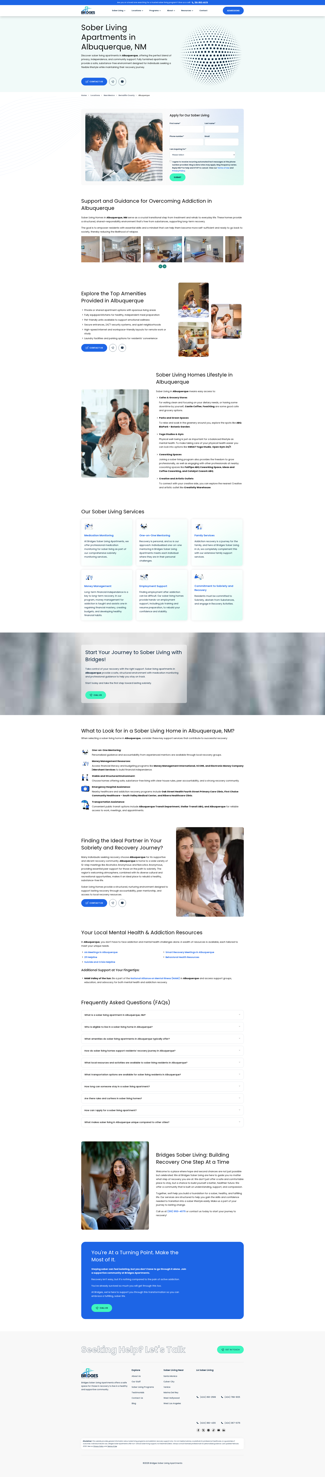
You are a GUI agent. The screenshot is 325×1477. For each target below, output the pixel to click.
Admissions (233, 10)
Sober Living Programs (143, 1387)
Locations (95, 95)
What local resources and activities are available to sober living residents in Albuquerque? (135, 1062)
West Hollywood (172, 1397)
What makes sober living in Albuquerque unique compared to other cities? (126, 1122)
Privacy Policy (178, 171)
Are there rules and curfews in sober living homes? (113, 1098)
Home (84, 95)
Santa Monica (170, 1376)
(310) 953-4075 (176, 1211)
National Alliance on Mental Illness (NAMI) (155, 978)
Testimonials (138, 1392)
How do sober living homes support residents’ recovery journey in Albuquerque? (129, 1050)
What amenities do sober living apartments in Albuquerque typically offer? (127, 1038)
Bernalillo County (127, 95)
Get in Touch (232, 1349)
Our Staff (136, 1381)
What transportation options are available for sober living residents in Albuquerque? (132, 1074)
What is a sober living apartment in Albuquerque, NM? (115, 1015)
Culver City (169, 1381)
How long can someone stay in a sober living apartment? (117, 1086)
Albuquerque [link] (144, 95)
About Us (136, 1376)
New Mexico (109, 95)
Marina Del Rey (171, 1392)
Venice (167, 1387)
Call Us (98, 694)
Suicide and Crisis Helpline (99, 962)
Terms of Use (223, 167)
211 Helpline (90, 957)
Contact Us (96, 81)
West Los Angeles (172, 1403)
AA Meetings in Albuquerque (101, 952)
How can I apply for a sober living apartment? (110, 1110)
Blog (134, 1403)
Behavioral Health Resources (182, 957)
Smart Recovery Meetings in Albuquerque (190, 952)
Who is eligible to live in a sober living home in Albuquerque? (118, 1026)
